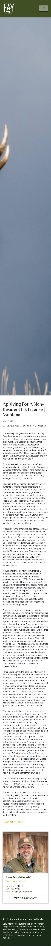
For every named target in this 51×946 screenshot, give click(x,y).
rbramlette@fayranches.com (19, 891)
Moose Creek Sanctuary (14, 756)
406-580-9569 (13, 888)
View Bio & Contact (25, 898)
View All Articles (14, 822)
